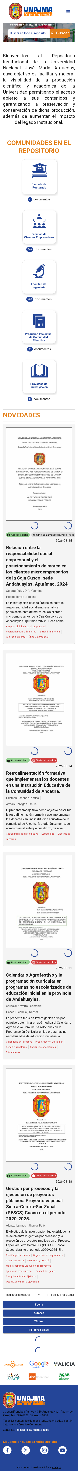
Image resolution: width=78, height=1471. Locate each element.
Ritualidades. (13, 1052)
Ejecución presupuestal (19, 1271)
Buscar (62, 33)
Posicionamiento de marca (21, 631)
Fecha (39, 1304)
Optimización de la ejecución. (23, 1281)
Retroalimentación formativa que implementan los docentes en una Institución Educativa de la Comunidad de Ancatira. (38, 782)
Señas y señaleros (16, 1047)
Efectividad (64, 833)
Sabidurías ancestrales (43, 1047)
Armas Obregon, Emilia (21, 804)
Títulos (39, 1321)
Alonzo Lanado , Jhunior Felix (25, 1225)
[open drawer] (68, 11)
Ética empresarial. (39, 637)
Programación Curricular (49, 1041)
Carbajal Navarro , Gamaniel (24, 1006)
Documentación (15, 1260)
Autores (39, 1312)
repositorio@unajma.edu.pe (32, 1429)
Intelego (56, 1467)
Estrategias (47, 833)
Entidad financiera (50, 631)
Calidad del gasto (45, 1271)
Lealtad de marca (16, 637)
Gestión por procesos (18, 1255)
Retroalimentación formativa (22, 833)
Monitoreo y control (38, 1260)
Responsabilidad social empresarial (26, 626)
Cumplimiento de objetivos (21, 1276)
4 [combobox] (35, 1294)
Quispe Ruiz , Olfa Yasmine (24, 591)
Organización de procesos (48, 1255)
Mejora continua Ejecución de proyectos (28, 1266)
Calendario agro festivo (19, 1041)
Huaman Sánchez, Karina (22, 798)
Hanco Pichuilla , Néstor (22, 1012)
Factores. (11, 839)
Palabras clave (39, 1329)
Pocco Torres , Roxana (21, 597)
